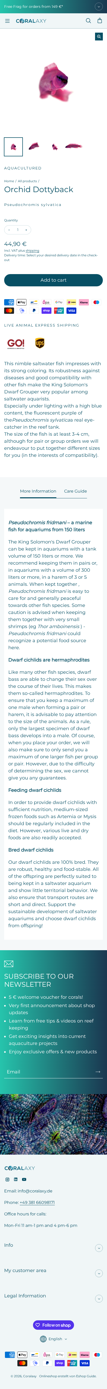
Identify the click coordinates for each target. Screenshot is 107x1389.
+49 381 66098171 (37, 1202)
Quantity (11, 220)
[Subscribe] (98, 1071)
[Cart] (100, 21)
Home (9, 181)
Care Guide (75, 491)
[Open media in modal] (99, 36)
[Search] (88, 21)
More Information (38, 491)
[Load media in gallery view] (13, 147)
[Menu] (7, 21)
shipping (32, 250)
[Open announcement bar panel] (99, 6)
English (55, 1339)
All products (27, 181)
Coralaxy (30, 1376)
